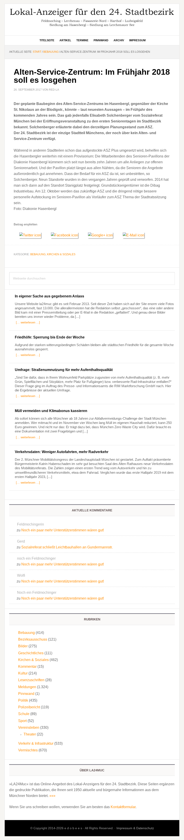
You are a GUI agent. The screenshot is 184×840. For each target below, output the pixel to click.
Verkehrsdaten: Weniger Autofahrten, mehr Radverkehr (61, 452)
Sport (22, 721)
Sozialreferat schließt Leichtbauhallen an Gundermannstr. (67, 547)
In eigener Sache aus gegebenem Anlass (49, 296)
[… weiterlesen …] (28, 322)
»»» (52, 796)
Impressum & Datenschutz (135, 828)
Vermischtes (28, 750)
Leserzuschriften (31, 680)
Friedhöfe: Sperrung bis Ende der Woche (50, 337)
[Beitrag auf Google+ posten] (102, 235)
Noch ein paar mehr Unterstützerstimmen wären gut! (62, 530)
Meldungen (27, 687)
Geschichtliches (31, 653)
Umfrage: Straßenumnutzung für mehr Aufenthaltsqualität (64, 370)
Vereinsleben (28, 727)
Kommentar (27, 666)
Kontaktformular (123, 807)
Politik (23, 700)
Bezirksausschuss (32, 639)
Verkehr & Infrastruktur (35, 743)
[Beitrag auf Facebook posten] (66, 235)
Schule (23, 714)
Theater (30, 734)
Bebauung (38, 254)
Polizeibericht (29, 707)
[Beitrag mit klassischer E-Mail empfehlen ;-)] (133, 234)
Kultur (23, 673)
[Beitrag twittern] (32, 235)
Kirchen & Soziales (61, 254)
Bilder (23, 646)
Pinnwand (26, 694)
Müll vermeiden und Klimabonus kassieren (51, 411)
